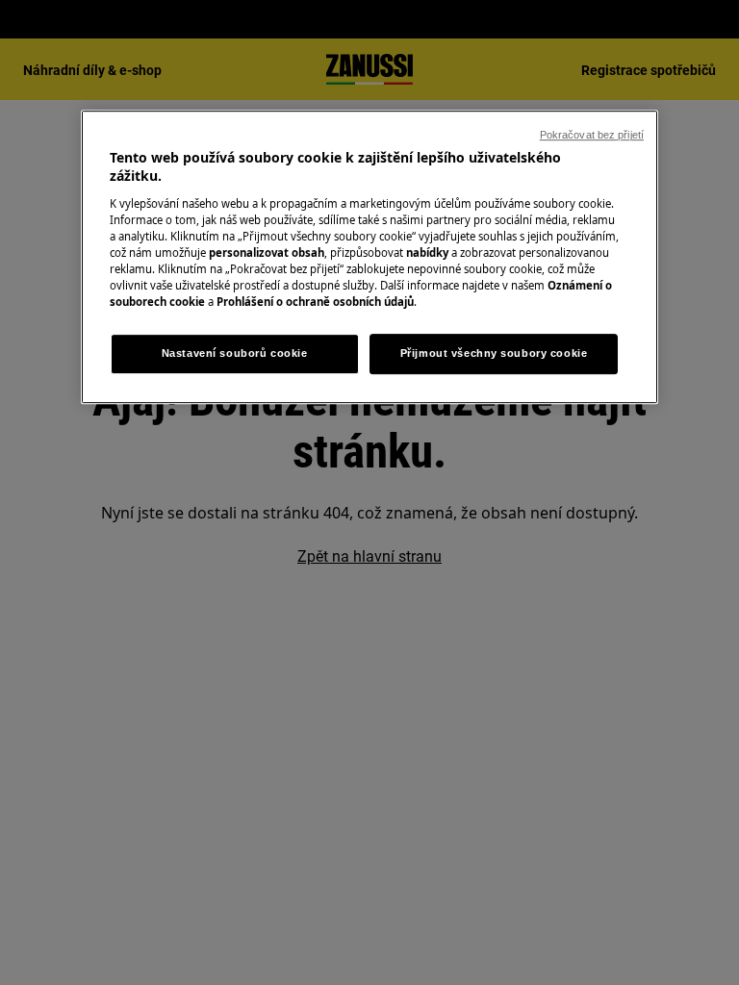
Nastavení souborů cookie (235, 353)
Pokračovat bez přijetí (592, 134)
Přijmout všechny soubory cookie (494, 353)
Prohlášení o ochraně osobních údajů (315, 301)
